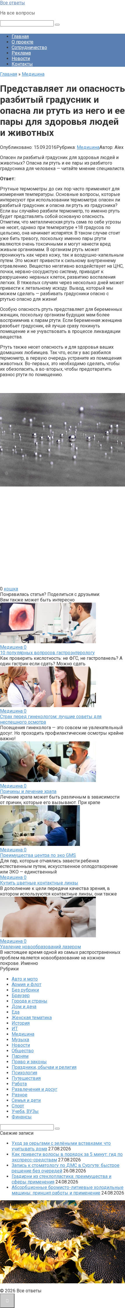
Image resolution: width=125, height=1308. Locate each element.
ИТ (15, 1028)
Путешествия (26, 1078)
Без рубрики (25, 990)
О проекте (22, 42)
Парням (20, 1056)
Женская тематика (32, 1017)
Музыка (20, 1039)
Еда (15, 1012)
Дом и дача (24, 1006)
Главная (20, 36)
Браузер (21, 995)
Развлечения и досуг (34, 1089)
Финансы (22, 1117)
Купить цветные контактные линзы (39, 883)
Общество (23, 1050)
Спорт (18, 1106)
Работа (19, 1084)
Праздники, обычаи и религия (44, 1067)
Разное (19, 1095)
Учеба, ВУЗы (25, 1111)
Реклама (21, 53)
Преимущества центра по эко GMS (38, 855)
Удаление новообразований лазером (40, 947)
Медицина (88, 147)
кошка (11, 589)
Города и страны (29, 1001)
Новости (21, 58)
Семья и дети (26, 1100)
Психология (24, 1072)
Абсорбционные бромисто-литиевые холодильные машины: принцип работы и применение (68, 1190)
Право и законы (29, 1061)
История (21, 1023)
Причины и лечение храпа (28, 791)
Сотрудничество (29, 47)
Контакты (22, 64)
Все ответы (12, 3)
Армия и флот (26, 984)
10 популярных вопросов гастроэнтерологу (47, 652)
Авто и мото (25, 979)
